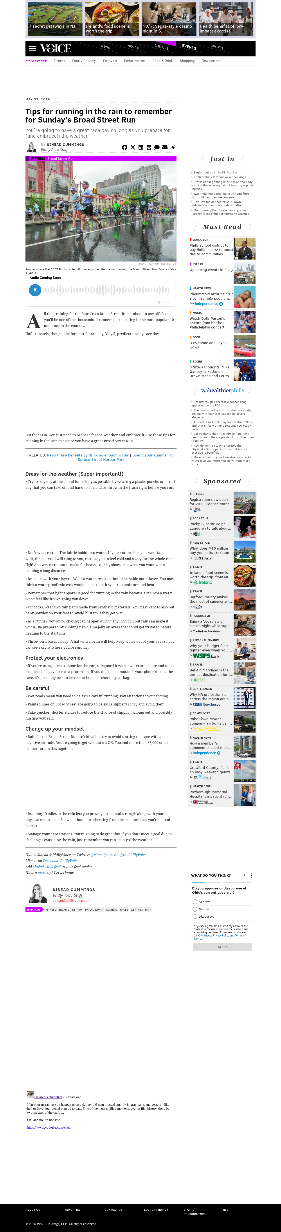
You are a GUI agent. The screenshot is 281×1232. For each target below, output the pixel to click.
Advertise (73, 1209)
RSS (225, 1209)
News (105, 46)
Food (196, 337)
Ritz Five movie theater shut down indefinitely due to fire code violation (217, 203)
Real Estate (201, 543)
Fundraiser (201, 616)
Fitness (59, 60)
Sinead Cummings (66, 144)
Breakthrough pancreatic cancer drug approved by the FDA (219, 403)
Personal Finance (206, 640)
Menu (32, 48)
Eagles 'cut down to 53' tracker (215, 172)
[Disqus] (101, 1031)
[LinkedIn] (140, 148)
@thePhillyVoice (133, 855)
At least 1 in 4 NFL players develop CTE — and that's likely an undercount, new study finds (222, 425)
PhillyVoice (55, 48)
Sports (217, 47)
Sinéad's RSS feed (47, 867)
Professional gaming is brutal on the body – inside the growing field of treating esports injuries (222, 185)
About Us (32, 1209)
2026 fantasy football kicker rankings (220, 177)
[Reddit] (148, 148)
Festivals (110, 60)
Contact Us (113, 1209)
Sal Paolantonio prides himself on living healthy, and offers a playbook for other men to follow (222, 437)
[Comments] (156, 148)
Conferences (202, 689)
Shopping (187, 60)
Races (124, 909)
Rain (148, 909)
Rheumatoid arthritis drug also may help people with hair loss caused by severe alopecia (221, 413)
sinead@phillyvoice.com (71, 900)
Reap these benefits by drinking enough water (88, 455)
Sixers (198, 361)
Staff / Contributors (194, 1211)
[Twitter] (132, 148)
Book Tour (200, 518)
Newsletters (211, 60)
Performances (135, 60)
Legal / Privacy (156, 1209)
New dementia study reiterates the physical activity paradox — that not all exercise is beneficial (219, 449)
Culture (161, 47)
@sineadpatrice (103, 855)
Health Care (202, 786)
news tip (44, 873)
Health (133, 46)
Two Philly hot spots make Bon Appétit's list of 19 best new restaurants (220, 195)
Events (189, 46)
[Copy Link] (173, 148)
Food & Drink (163, 60)
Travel (198, 567)
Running (111, 909)
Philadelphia (94, 909)
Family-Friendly (84, 60)
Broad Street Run (60, 158)
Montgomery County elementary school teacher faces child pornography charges (220, 212)
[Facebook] (124, 148)
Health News (202, 288)
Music (197, 313)
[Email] (164, 148)
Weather (136, 909)
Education (200, 240)
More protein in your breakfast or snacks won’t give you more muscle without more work (221, 460)
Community (201, 713)
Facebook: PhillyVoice (60, 861)
